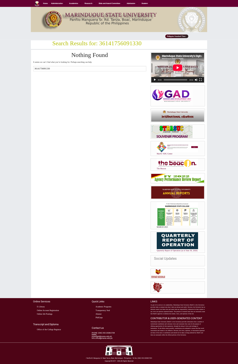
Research (88, 3)
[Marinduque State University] (119, 18)
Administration (57, 3)
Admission (131, 3)
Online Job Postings (44, 314)
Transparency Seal (103, 310)
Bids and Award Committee (109, 3)
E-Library (41, 307)
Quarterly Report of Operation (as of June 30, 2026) (177, 251)
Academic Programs (103, 307)
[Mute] (196, 79)
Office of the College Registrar (49, 330)
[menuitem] (37, 3)
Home (45, 3)
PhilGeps (99, 318)
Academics (73, 3)
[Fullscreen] (200, 79)
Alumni (99, 314)
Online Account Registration (48, 310)
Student (145, 3)
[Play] (154, 79)
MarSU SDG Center (164, 154)
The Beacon (161, 169)
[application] (177, 68)
